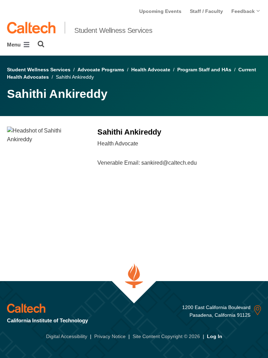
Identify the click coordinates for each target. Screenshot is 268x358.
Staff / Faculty (206, 11)
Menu (14, 45)
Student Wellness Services (113, 30)
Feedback (243, 11)
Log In (214, 336)
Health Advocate (150, 69)
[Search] (41, 44)
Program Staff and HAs (204, 69)
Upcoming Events (160, 11)
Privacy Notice (110, 336)
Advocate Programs (100, 69)
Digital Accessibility (66, 336)
